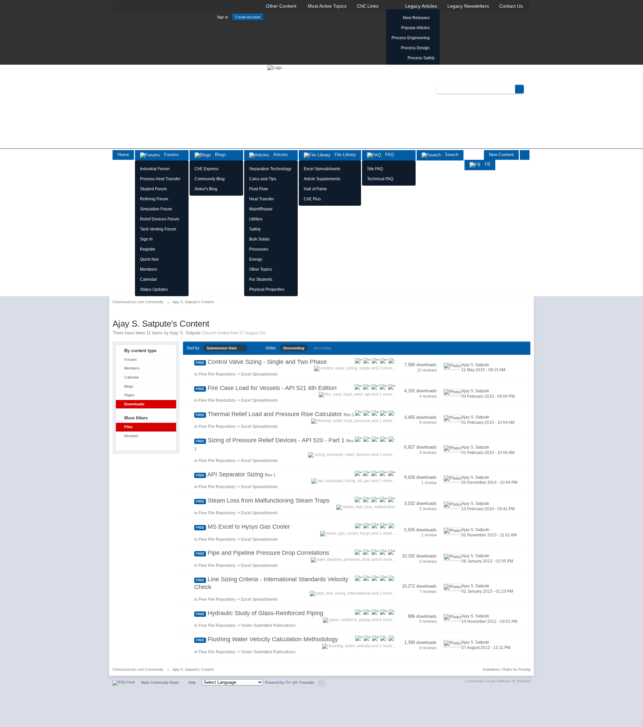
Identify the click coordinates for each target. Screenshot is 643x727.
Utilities (256, 219)
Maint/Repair (261, 209)
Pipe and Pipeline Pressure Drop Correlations (268, 552)
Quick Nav (149, 259)
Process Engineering (410, 38)
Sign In (222, 17)
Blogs (218, 154)
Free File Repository (217, 374)
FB (485, 164)
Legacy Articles (421, 6)
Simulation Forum (156, 209)
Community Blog (210, 179)
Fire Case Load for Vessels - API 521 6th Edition (272, 388)
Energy (255, 259)
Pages (129, 395)
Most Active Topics (327, 6)
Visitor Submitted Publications (268, 625)
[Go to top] (321, 683)
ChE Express (206, 169)
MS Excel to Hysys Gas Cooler (249, 526)
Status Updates (154, 289)
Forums (169, 154)
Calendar (148, 279)
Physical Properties (266, 289)
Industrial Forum (154, 169)
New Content (501, 154)
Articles (278, 154)
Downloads (134, 404)
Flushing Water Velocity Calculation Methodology (273, 639)
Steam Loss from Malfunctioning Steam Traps (269, 500)
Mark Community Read (159, 682)
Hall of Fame (315, 189)
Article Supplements (322, 179)
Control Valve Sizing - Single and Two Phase (267, 361)
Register (147, 249)
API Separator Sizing (241, 474)
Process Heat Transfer (160, 179)
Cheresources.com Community (138, 669)
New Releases (416, 17)
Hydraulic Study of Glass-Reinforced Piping (265, 613)
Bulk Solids (259, 239)
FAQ (387, 154)
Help (192, 682)
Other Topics (260, 269)
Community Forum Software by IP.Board (497, 681)
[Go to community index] (274, 67)
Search (449, 154)
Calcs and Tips (262, 179)
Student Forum (153, 189)
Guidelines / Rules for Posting (506, 669)
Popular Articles (415, 27)
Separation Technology (270, 169)
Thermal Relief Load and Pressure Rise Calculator (281, 414)
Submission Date (223, 348)
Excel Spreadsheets (322, 169)
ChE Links (367, 6)
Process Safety (421, 58)
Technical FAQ (380, 179)
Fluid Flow (258, 189)
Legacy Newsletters (468, 6)
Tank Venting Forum (158, 229)
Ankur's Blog (206, 189)
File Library (343, 154)
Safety (255, 229)
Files (128, 427)
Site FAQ (375, 169)
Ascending (322, 348)
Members (148, 269)
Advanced (527, 88)
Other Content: (281, 6)
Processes (258, 249)
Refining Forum (154, 199)
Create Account (247, 17)
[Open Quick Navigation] (524, 155)
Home (123, 154)
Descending (293, 348)
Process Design (415, 48)
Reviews (131, 436)
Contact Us (511, 6)
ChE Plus (312, 199)
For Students (260, 279)
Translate (306, 682)
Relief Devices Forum (159, 219)
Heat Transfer (261, 199)
